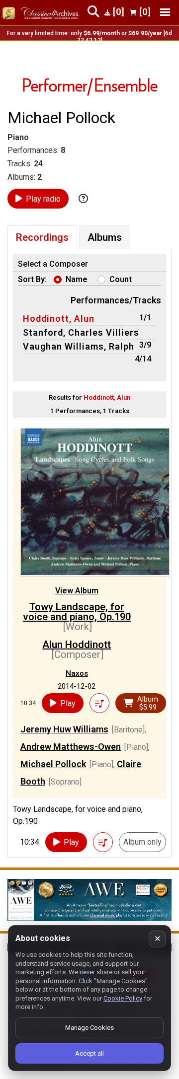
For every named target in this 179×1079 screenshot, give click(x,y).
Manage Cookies (89, 1027)
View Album (76, 590)
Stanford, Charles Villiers (81, 332)
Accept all (89, 1053)
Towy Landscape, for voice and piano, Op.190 (77, 612)
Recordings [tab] (42, 237)
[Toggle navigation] (165, 12)
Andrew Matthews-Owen (70, 746)
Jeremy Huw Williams (64, 729)
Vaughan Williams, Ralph (78, 346)
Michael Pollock (53, 764)
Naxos (77, 673)
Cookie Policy (122, 998)
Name (77, 279)
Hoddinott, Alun (58, 318)
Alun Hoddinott (76, 644)
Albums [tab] (105, 237)
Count (120, 279)
